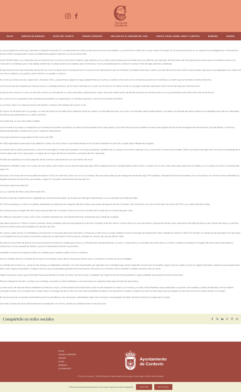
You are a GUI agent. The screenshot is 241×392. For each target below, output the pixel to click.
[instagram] (68, 16)
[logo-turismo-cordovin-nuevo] (120, 6)
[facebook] (76, 16)
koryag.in (129, 376)
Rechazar (163, 387)
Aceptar (144, 387)
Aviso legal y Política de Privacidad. (149, 376)
